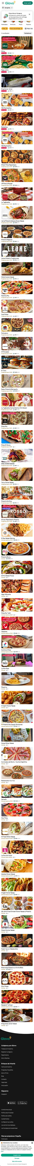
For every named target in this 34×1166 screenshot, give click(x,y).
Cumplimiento (5, 1119)
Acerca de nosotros (6, 1067)
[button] (4, 21)
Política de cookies (6, 1116)
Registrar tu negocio (6, 1052)
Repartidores (5, 1055)
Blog (2, 1076)
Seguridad (4, 1082)
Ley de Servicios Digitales (8, 1125)
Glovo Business (5, 1058)
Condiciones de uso (6, 1109)
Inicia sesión (4, 1085)
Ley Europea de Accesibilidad (9, 1128)
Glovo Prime (4, 1073)
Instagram (4, 1094)
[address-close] (29, 14)
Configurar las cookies (7, 1122)
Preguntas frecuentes (7, 1070)
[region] (17, 21)
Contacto (4, 1079)
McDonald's (4, 1139)
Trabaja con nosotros (7, 1049)
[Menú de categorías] (3, 3)
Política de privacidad (7, 1112)
